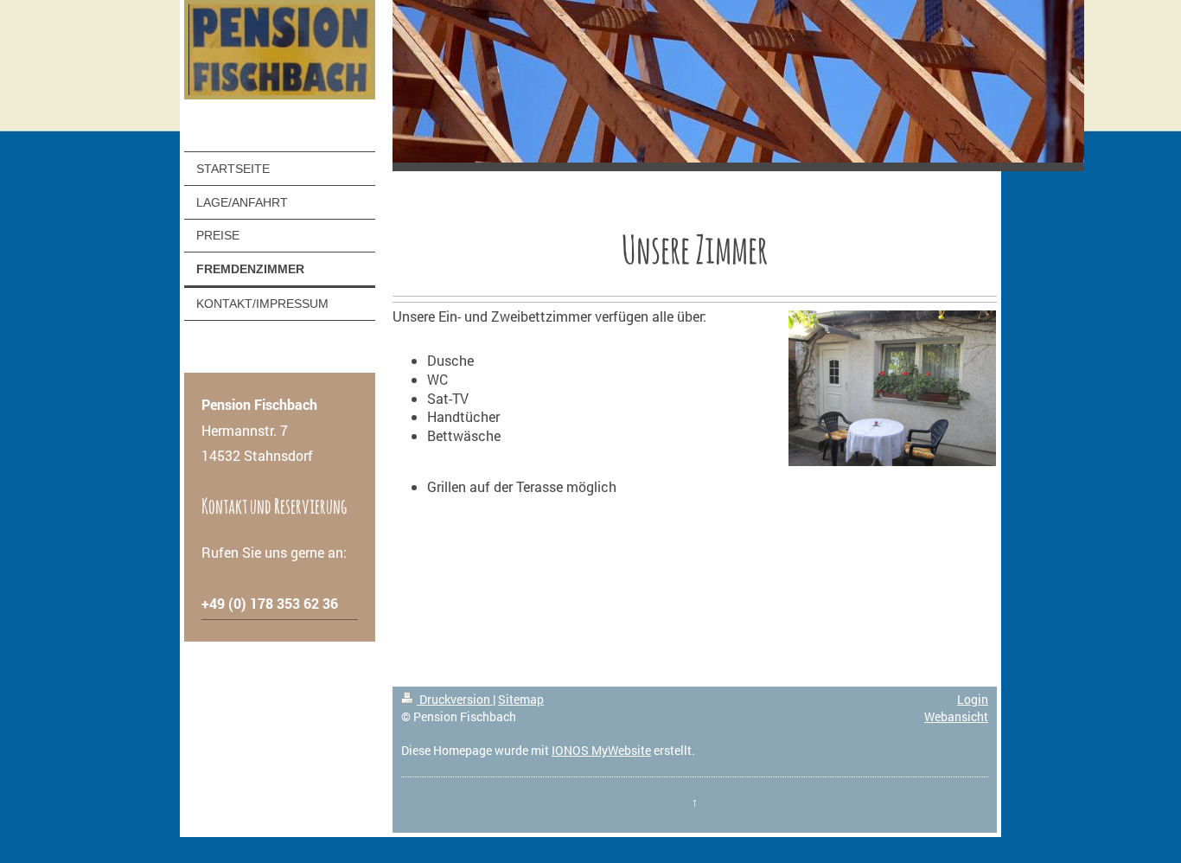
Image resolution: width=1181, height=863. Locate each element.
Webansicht (956, 716)
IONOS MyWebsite (601, 750)
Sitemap (521, 699)
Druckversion (455, 699)
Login (972, 699)
